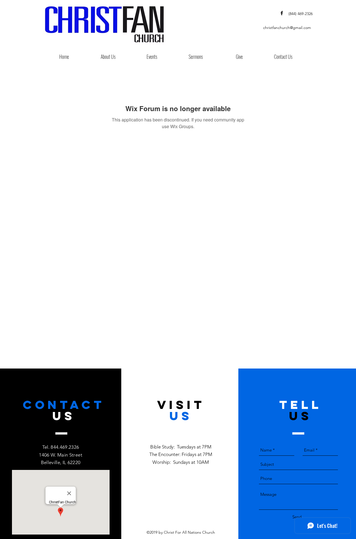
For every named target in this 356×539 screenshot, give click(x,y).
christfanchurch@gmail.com (287, 27)
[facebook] (282, 13)
